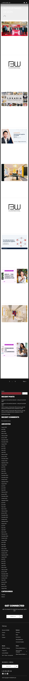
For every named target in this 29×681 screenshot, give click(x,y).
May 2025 (3, 450)
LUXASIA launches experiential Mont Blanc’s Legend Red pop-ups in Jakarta (14, 41)
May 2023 (3, 490)
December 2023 (4, 475)
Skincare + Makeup (6, 648)
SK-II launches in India (5, 414)
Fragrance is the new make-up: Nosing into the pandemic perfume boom (14, 327)
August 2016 (4, 588)
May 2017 (3, 584)
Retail (17, 634)
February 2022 (4, 511)
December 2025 (4, 439)
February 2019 (4, 569)
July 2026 (3, 429)
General (3, 45)
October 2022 (4, 498)
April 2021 (3, 529)
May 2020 (3, 544)
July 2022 (3, 502)
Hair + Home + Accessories (7, 655)
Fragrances (4, 650)
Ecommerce (18, 637)
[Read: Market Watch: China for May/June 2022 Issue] (14, 207)
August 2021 (4, 523)
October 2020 (4, 538)
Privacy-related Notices (20, 648)
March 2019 (3, 567)
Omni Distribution (19, 639)
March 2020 (3, 548)
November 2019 (4, 550)
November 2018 (4, 575)
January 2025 (4, 456)
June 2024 (3, 469)
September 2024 (4, 462)
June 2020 (3, 542)
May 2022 (3, 506)
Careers (3, 632)
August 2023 (4, 483)
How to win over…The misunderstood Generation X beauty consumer (14, 288)
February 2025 (4, 454)
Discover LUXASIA (5, 630)
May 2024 (3, 471)
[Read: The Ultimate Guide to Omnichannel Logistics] (14, 241)
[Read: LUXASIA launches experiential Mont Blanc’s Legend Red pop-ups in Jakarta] (14, 28)
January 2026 (4, 437)
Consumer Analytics (20, 642)
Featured (3, 594)
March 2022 (3, 508)
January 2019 (4, 571)
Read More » (4, 52)
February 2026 (4, 435)
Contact (3, 637)
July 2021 (3, 525)
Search (2, 391)
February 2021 (4, 534)
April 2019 (3, 565)
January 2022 (4, 513)
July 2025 (3, 446)
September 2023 (4, 481)
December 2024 (4, 458)
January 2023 (4, 494)
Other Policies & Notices (20, 654)
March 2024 (3, 473)
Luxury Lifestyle (5, 653)
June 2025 (3, 448)
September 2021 (4, 521)
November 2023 (4, 477)
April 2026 (3, 431)
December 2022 (4, 496)
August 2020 (4, 540)
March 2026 (3, 433)
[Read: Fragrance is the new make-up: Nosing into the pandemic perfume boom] (14, 313)
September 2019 (4, 555)
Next (25, 381)
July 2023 (3, 485)
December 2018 (4, 573)
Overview (18, 632)
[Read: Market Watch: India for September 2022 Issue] (14, 64)
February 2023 (4, 492)
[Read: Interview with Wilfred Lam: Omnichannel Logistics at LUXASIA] (14, 136)
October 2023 (4, 479)
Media (3, 635)
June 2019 (3, 561)
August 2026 (4, 427)
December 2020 (4, 536)
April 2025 (3, 452)
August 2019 (4, 557)
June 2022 (3, 504)
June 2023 (3, 488)
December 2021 (4, 515)
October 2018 (4, 578)
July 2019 (3, 559)
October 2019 (4, 552)
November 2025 (4, 441)
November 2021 (4, 517)
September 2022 (4, 500)
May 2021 (3, 527)
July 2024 (3, 467)
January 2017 (4, 586)
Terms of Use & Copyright (19, 651)
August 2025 (4, 444)
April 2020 (3, 546)
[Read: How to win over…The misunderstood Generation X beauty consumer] (14, 276)
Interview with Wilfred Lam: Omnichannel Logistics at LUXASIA (13, 148)
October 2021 (4, 519)
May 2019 (3, 563)
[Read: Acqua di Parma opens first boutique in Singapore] (14, 172)
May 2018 (3, 580)
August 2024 (4, 465)
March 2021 (3, 532)
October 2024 (4, 460)
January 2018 (4, 582)
